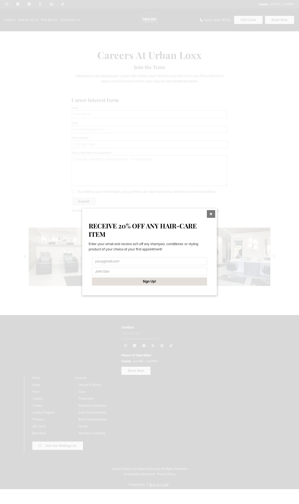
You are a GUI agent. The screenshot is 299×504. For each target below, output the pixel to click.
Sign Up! (149, 282)
